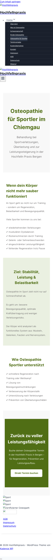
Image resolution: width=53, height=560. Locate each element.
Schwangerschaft (16, 31)
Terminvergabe (15, 42)
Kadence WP (6, 548)
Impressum (14, 53)
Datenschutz (15, 60)
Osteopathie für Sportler (18, 38)
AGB (12, 57)
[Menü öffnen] (3, 78)
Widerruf (13, 64)
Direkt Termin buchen (26, 473)
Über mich (14, 24)
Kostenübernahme (16, 46)
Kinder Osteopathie (17, 35)
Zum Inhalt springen (10, 1)
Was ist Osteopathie (17, 27)
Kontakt (13, 49)
